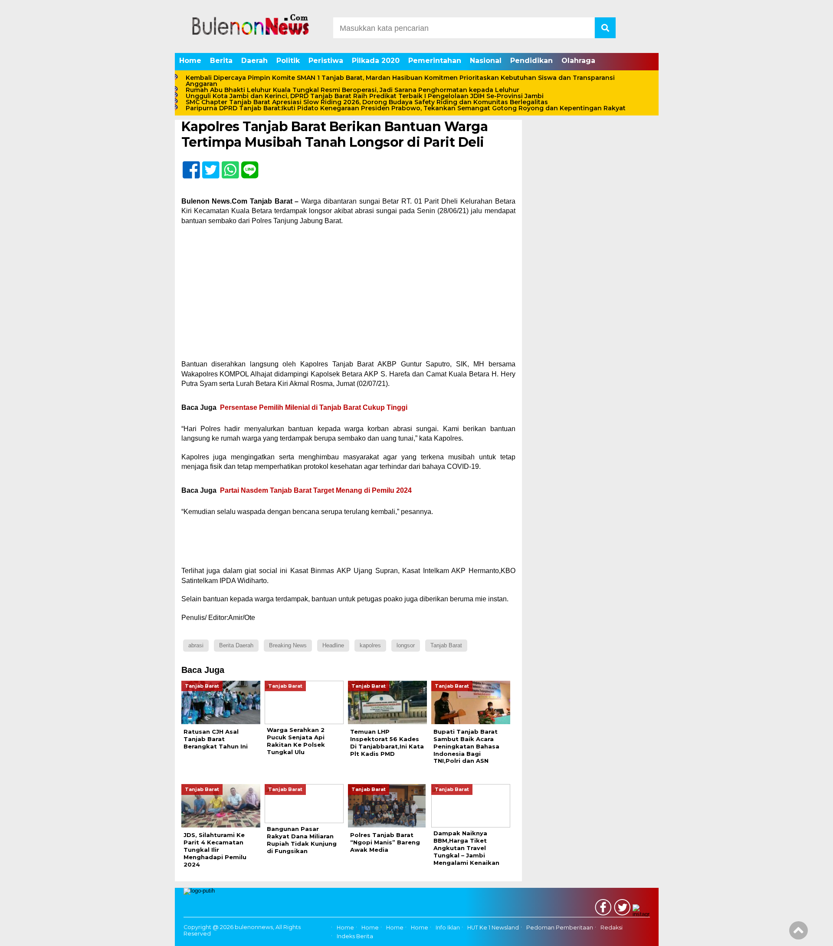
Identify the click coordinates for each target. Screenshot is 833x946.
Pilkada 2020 (376, 60)
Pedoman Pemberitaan (559, 927)
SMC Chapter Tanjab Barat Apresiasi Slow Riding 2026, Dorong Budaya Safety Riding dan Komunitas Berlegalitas (367, 102)
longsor (406, 645)
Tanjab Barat (446, 645)
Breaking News (288, 645)
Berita (221, 60)
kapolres (370, 645)
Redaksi (611, 927)
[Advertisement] (348, 295)
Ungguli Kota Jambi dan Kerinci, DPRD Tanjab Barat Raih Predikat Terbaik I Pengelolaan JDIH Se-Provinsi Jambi (365, 96)
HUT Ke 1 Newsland (493, 927)
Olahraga (578, 60)
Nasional (486, 60)
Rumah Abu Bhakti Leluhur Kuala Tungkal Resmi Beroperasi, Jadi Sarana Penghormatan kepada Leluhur (352, 90)
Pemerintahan (434, 60)
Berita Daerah (236, 645)
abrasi (195, 645)
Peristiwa (325, 60)
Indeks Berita (355, 936)
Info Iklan (448, 927)
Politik (288, 60)
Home (190, 60)
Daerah (254, 60)
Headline (333, 645)
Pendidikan (531, 60)
